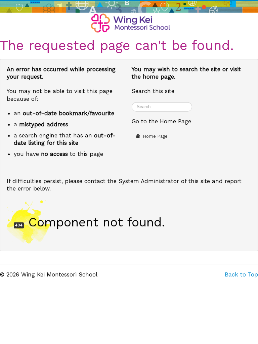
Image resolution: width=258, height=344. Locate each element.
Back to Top (241, 274)
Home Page (154, 136)
